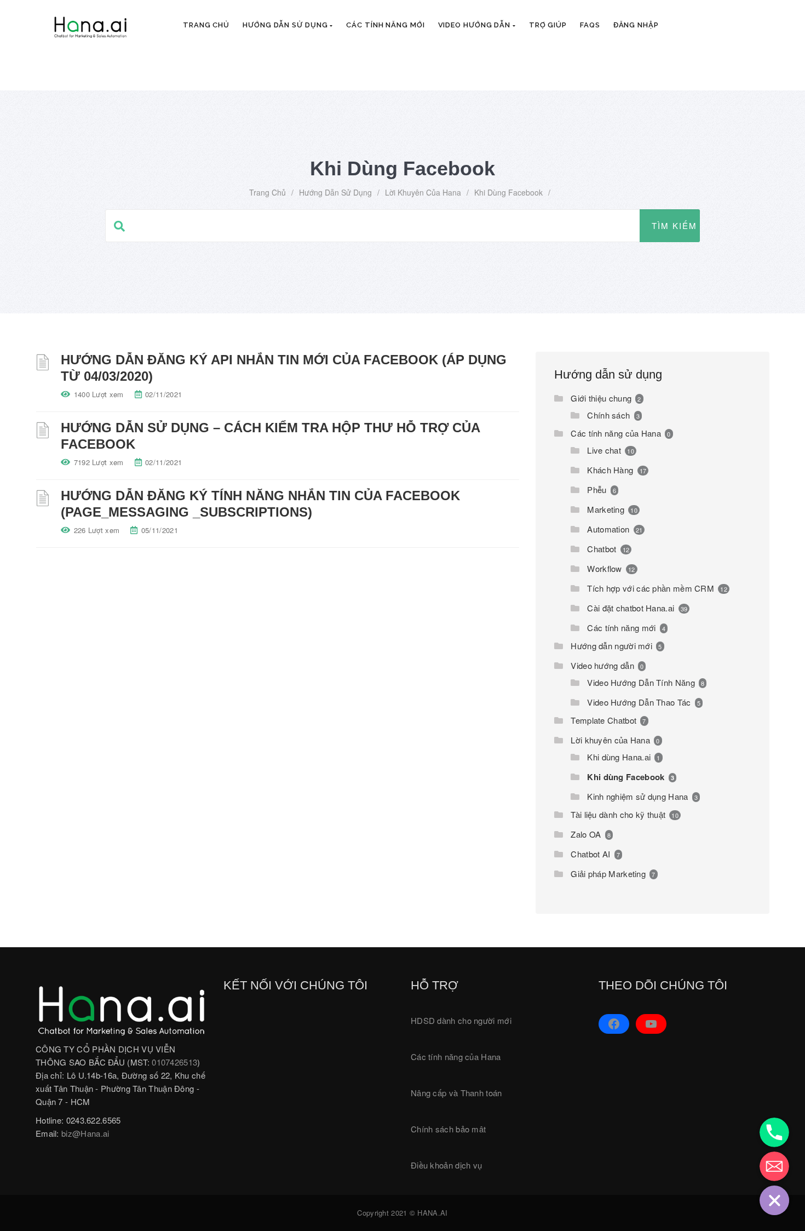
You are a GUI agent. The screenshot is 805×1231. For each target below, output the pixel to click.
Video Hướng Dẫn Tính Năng (641, 682)
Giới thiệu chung (601, 398)
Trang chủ (206, 25)
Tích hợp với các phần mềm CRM (650, 588)
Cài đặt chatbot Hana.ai (630, 608)
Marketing (605, 509)
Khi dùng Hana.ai (619, 757)
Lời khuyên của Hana (423, 192)
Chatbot (601, 548)
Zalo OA (586, 834)
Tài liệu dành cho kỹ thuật (618, 814)
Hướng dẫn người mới (611, 645)
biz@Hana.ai (85, 1133)
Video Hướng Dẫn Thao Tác (639, 702)
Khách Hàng (610, 470)
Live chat (604, 450)
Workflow (604, 568)
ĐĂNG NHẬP (636, 25)
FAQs (590, 25)
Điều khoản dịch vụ (446, 1165)
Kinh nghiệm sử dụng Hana (637, 796)
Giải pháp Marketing (608, 873)
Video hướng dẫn (475, 25)
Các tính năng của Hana (616, 433)
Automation (608, 529)
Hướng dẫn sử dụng (286, 25)
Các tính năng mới (385, 25)
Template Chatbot (603, 720)
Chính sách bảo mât (448, 1129)
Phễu (596, 489)
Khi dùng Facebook (625, 777)
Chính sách (608, 415)
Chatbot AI (590, 854)
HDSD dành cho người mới (461, 1020)
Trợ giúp (548, 25)
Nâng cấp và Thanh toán (456, 1092)
